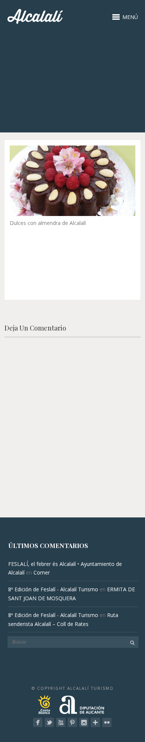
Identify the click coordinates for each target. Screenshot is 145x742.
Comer (41, 572)
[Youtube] (60, 722)
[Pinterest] (72, 722)
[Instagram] (83, 722)
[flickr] (107, 722)
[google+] (95, 722)
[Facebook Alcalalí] (37, 722)
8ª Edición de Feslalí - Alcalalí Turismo (53, 589)
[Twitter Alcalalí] (49, 722)
